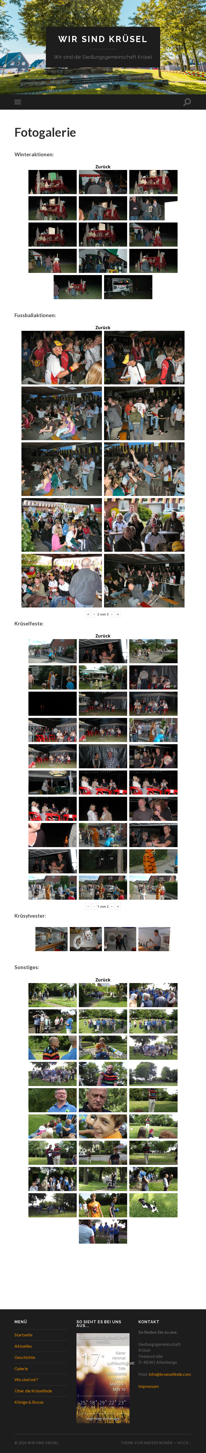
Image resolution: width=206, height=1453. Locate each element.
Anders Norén (158, 1443)
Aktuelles (23, 1345)
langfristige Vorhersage (103, 1419)
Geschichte (24, 1357)
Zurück (103, 167)
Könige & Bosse (28, 1401)
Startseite (23, 1334)
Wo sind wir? (26, 1379)
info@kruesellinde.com (170, 1374)
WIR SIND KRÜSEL (103, 39)
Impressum (148, 1386)
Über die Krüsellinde (33, 1390)
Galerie (21, 1368)
